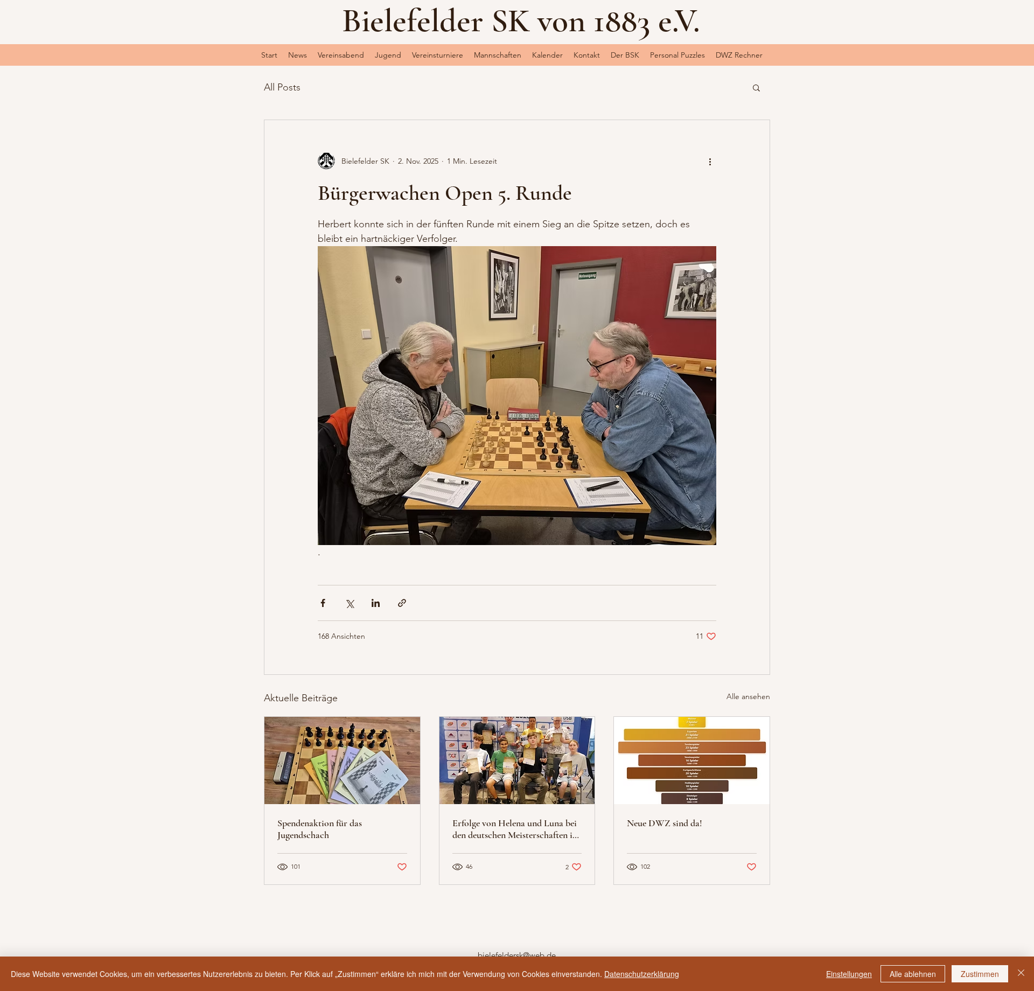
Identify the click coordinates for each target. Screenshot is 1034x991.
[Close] (1021, 973)
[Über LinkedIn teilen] (376, 603)
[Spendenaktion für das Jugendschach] (342, 760)
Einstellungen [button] (849, 973)
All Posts (282, 87)
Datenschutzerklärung (641, 973)
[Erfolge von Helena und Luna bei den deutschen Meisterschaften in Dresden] (517, 760)
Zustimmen (980, 973)
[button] (388, 55)
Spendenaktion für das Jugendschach (319, 829)
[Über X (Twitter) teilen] (349, 603)
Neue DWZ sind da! (664, 823)
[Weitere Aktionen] (709, 161)
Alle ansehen (748, 696)
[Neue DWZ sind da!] (692, 760)
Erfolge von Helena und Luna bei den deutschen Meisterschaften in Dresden (514, 829)
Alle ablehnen (913, 973)
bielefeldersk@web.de (517, 955)
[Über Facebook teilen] (323, 603)
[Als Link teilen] (402, 603)
